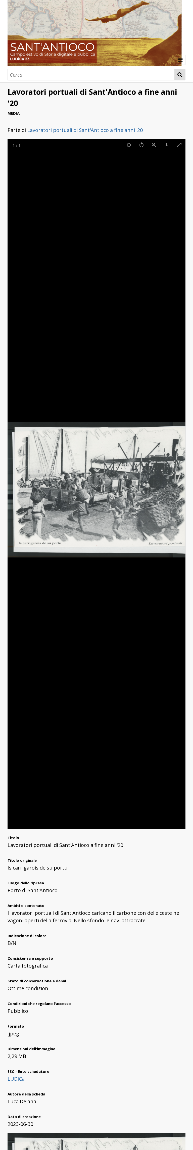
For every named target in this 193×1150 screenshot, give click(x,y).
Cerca (180, 74)
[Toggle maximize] (179, 145)
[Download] (166, 145)
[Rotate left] (141, 145)
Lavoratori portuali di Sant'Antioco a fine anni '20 (85, 130)
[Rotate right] (129, 145)
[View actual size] (154, 145)
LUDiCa (16, 1078)
